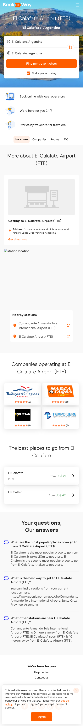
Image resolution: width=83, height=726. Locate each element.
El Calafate (18, 552)
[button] (77, 5)
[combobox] (41, 41)
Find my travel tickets (41, 64)
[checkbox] (28, 73)
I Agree (41, 717)
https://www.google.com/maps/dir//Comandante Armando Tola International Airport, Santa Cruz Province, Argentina (44, 600)
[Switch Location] (70, 47)
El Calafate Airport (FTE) (47, 636)
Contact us (41, 677)
